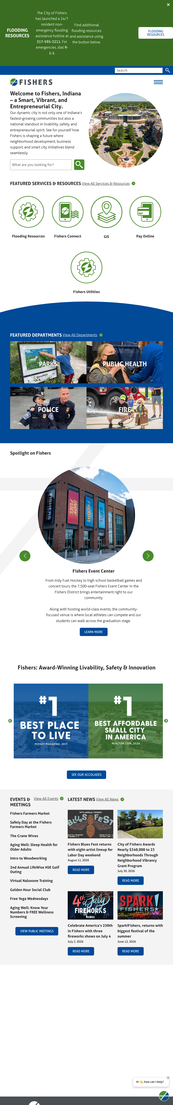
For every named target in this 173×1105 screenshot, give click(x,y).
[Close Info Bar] (168, 5)
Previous (10, 721)
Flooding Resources (28, 236)
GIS (106, 236)
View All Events (46, 799)
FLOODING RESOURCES (155, 33)
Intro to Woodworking (28, 858)
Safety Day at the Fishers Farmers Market (31, 824)
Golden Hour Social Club (30, 889)
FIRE (125, 409)
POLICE (48, 409)
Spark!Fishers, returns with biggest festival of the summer (140, 931)
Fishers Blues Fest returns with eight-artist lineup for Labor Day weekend (90, 849)
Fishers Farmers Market (30, 813)
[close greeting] (168, 1078)
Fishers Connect (67, 236)
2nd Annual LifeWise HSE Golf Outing (34, 869)
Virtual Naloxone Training (31, 880)
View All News (107, 799)
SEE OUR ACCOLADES (86, 774)
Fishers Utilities (86, 291)
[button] (85, 644)
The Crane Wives (24, 835)
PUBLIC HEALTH (125, 364)
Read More (81, 870)
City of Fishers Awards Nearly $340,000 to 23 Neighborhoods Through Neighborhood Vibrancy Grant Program (138, 855)
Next (166, 721)
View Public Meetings (37, 931)
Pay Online (145, 236)
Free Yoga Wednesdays (29, 898)
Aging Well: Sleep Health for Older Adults (34, 846)
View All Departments (80, 335)
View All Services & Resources (106, 184)
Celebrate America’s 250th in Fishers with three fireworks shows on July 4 (90, 931)
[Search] (168, 70)
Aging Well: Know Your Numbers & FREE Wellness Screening (32, 912)
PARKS (48, 364)
